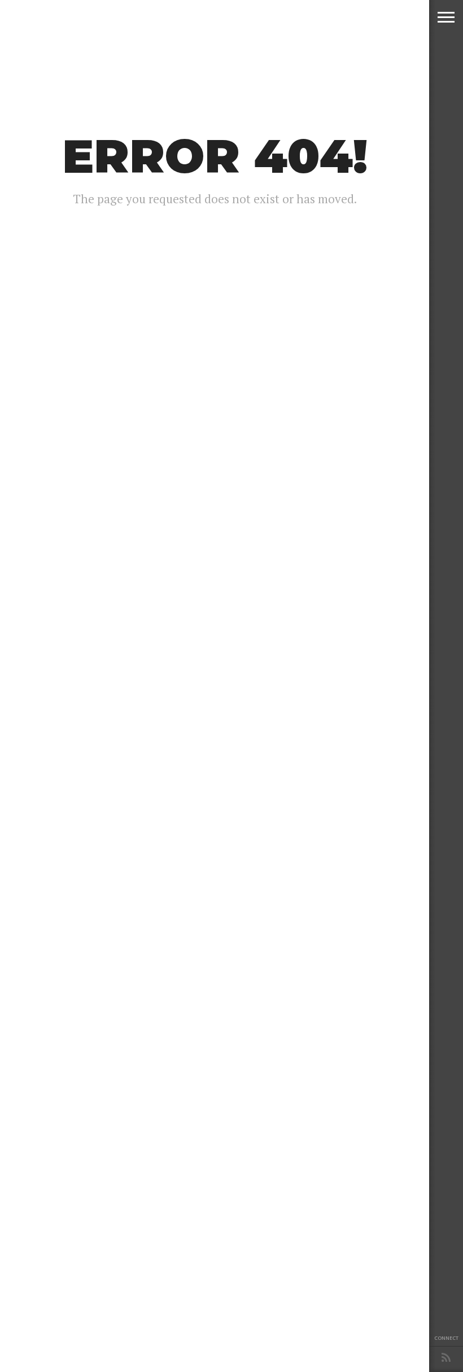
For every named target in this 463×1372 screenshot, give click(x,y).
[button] (446, 17)
